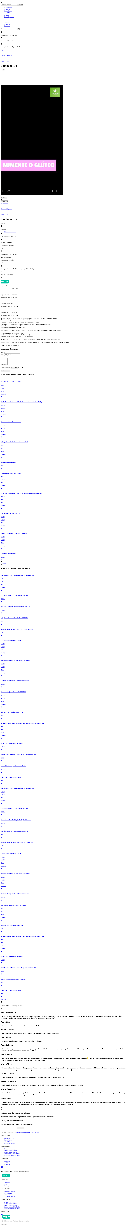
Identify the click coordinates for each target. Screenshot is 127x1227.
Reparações (7, 9)
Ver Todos (3, 563)
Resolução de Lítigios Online (12, 1153)
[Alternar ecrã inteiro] (5, 1224)
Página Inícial (4, 50)
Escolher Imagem (6, 367)
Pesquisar (20, 4)
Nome (2, 352)
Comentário (4, 364)
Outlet (6, 1162)
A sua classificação (6, 354)
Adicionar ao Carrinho (10, 232)
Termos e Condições (9, 1149)
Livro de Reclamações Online (12, 1155)
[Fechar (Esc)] (1, 1224)
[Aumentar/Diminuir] (6, 1224)
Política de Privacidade (10, 1150)
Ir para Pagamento (9, 17)
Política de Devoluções (10, 1152)
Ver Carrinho (7, 15)
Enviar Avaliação (5, 371)
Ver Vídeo (3, 198)
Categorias (7, 22)
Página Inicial (8, 7)
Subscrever (20, 1127)
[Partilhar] (3, 1224)
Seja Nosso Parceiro (9, 1143)
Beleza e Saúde (5, 61)
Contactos (7, 12)
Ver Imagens (4, 201)
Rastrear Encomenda (9, 1138)
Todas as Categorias (6, 55)
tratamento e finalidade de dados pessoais (27, 1132)
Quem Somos (8, 11)
